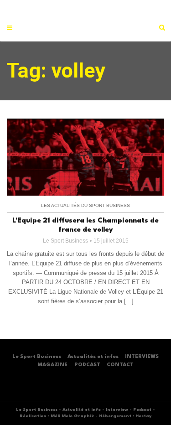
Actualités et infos (93, 356)
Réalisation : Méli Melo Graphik (57, 416)
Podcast (142, 410)
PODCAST (87, 365)
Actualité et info (81, 410)
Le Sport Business (65, 241)
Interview (117, 410)
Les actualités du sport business (85, 205)
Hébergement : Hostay (125, 416)
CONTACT (120, 365)
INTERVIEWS (142, 356)
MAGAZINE (52, 365)
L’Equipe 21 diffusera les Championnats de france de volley (85, 225)
